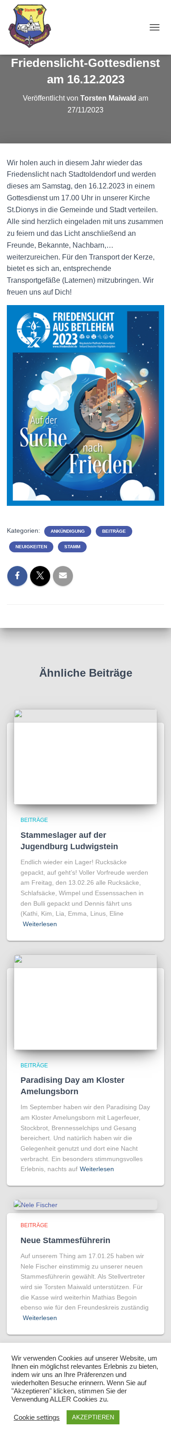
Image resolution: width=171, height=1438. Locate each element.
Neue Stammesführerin (65, 1240)
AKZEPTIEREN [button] (93, 1417)
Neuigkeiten (31, 546)
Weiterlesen (40, 924)
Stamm (72, 546)
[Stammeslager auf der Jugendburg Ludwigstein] (85, 756)
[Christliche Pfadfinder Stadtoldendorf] (34, 27)
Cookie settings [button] (37, 1417)
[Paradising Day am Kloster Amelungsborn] (85, 1001)
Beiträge (114, 531)
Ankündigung (68, 531)
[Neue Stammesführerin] (35, 1204)
